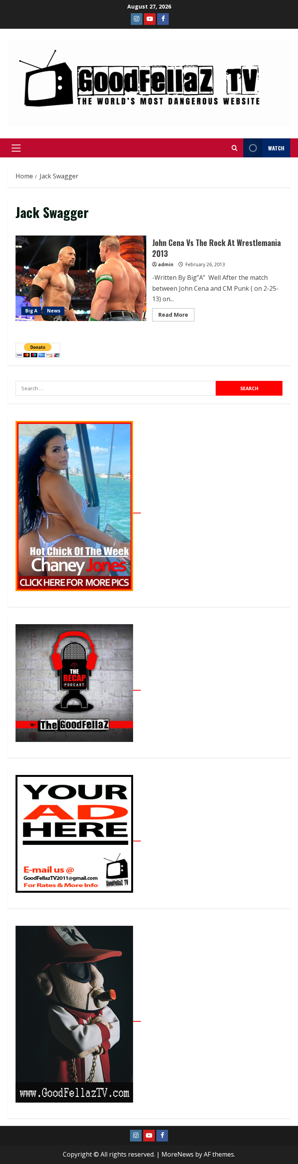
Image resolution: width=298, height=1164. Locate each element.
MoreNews (177, 1154)
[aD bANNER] (78, 836)
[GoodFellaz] (78, 1017)
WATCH (276, 148)
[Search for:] (116, 388)
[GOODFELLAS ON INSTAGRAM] (136, 19)
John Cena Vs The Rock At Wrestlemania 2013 (81, 278)
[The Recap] (78, 686)
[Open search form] (234, 148)
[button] (16, 148)
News (54, 310)
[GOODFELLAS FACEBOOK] (163, 19)
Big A (31, 310)
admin (165, 264)
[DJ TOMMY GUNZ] (150, 19)
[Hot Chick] (78, 508)
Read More (176, 313)
